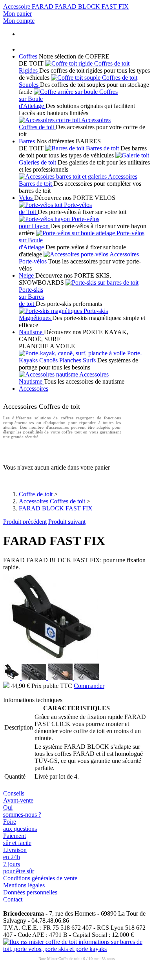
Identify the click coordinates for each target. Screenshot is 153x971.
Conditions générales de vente (40, 878)
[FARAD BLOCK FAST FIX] (12, 678)
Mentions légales (24, 885)
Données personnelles (30, 892)
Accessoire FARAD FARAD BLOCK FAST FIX (66, 6)
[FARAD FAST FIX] (50, 661)
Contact (12, 899)
